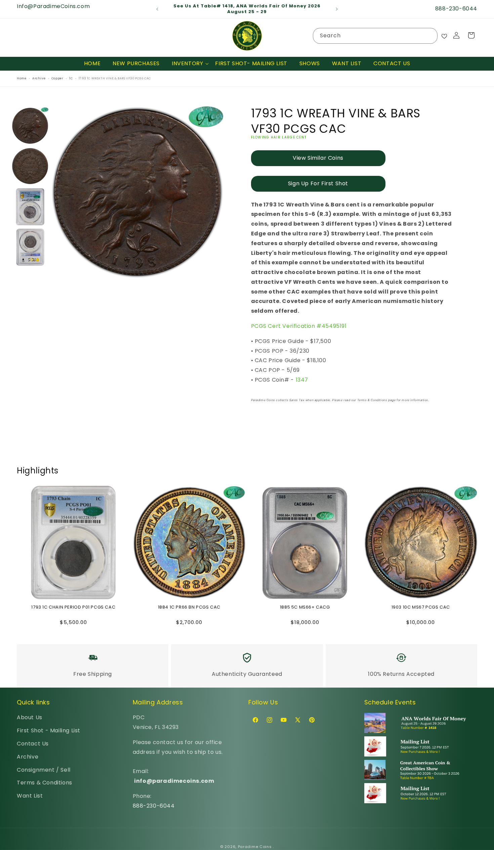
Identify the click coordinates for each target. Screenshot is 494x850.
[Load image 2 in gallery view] (30, 166)
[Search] (429, 35)
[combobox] (375, 35)
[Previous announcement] (157, 9)
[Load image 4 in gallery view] (30, 247)
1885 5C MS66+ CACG (305, 607)
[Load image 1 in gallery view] (30, 125)
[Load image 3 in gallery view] (30, 206)
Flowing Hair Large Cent (279, 137)
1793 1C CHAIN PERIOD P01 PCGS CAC (73, 607)
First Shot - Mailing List (48, 730)
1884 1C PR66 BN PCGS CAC (189, 607)
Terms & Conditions (44, 782)
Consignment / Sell (44, 770)
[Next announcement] (336, 9)
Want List (30, 796)
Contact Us (33, 743)
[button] (187, 64)
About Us (29, 717)
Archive (27, 757)
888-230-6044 (154, 806)
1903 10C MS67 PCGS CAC (421, 607)
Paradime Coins (255, 846)
